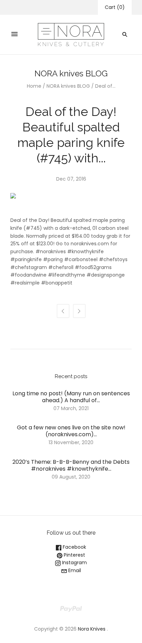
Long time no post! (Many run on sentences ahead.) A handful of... (71, 396)
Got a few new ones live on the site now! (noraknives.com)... (71, 431)
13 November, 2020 (71, 442)
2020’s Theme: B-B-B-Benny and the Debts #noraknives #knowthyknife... (71, 465)
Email (74, 570)
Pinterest (73, 554)
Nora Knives (91, 628)
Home (34, 86)
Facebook (73, 547)
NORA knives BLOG (68, 86)
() (115, 7)
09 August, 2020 (71, 476)
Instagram (74, 562)
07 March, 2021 (71, 408)
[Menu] (14, 34)
